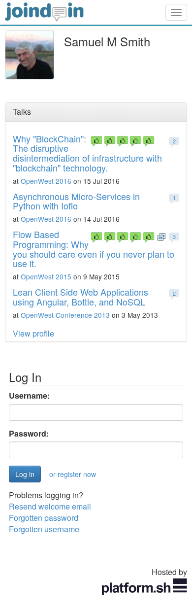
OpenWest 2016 (46, 181)
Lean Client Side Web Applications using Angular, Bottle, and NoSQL (80, 296)
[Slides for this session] (161, 235)
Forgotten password (43, 517)
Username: (29, 395)
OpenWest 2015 (46, 276)
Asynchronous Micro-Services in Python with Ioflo (76, 201)
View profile (33, 333)
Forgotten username (44, 529)
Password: (29, 433)
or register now (72, 474)
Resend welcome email (50, 506)
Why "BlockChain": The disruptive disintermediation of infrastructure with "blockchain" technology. (87, 153)
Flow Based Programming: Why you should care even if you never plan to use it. (93, 249)
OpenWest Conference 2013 (65, 315)
